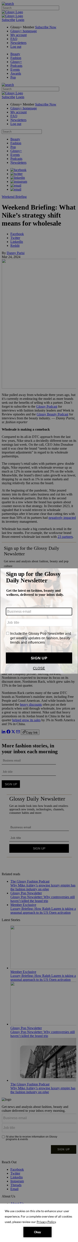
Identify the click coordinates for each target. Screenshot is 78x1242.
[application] (39, 1223)
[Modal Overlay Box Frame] (39, 621)
